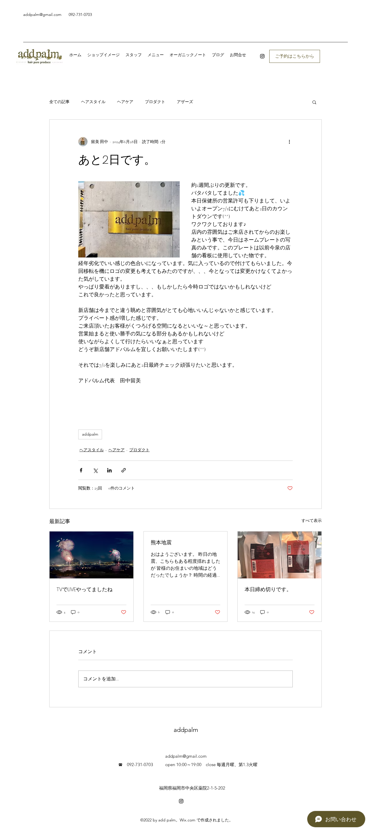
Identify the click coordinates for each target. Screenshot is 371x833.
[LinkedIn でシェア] (109, 470)
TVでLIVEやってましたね (84, 589)
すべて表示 (311, 520)
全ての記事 (59, 101)
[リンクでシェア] (123, 470)
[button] (314, 102)
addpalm (90, 434)
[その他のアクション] (289, 141)
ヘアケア (125, 101)
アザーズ (185, 101)
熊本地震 (161, 542)
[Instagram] (262, 56)
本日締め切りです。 (268, 589)
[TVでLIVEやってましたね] (91, 554)
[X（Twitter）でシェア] (95, 470)
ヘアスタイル (93, 101)
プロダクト (155, 101)
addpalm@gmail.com (42, 14)
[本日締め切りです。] (279, 554)
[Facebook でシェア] (81, 470)
